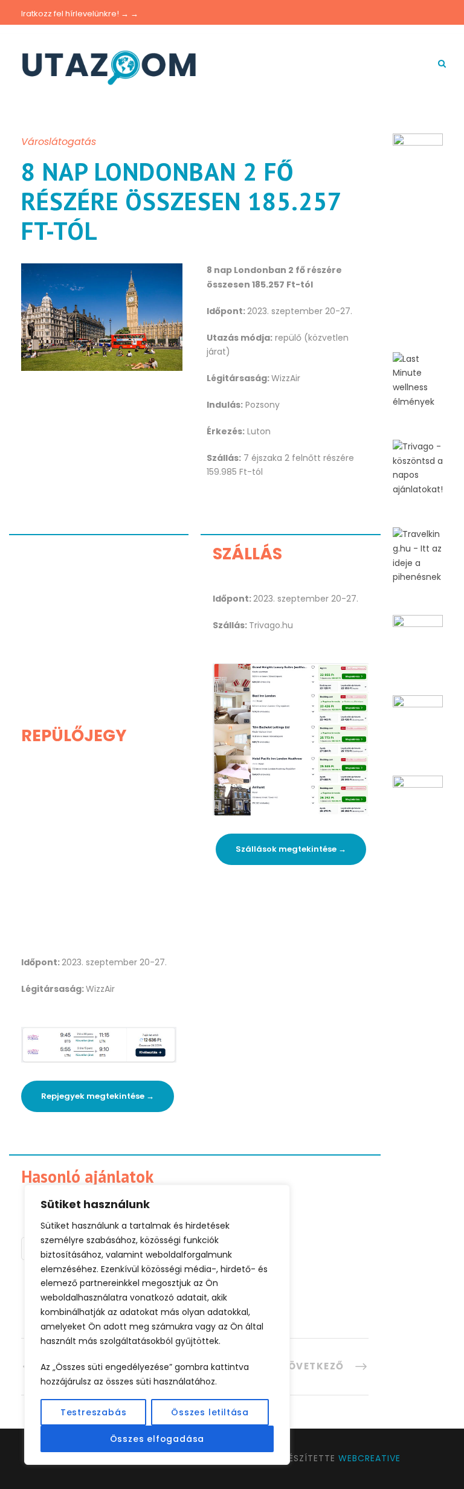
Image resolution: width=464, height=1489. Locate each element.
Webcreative (369, 1458)
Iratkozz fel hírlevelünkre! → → (79, 13)
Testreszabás (93, 1412)
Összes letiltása (210, 1412)
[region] (157, 1325)
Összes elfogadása (157, 1439)
